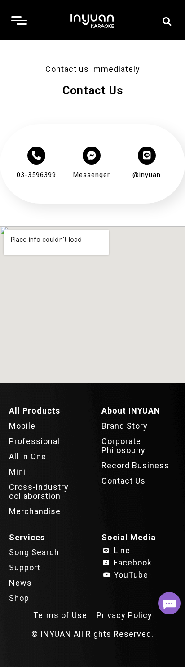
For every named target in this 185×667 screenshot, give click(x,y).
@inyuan (146, 175)
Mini (17, 471)
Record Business (135, 465)
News (20, 582)
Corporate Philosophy (123, 445)
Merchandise (35, 511)
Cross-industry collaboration (39, 491)
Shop (19, 598)
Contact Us (123, 480)
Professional (34, 441)
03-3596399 (36, 175)
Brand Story (124, 426)
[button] (167, 21)
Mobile (22, 426)
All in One (27, 456)
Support (24, 567)
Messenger (91, 175)
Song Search (34, 552)
